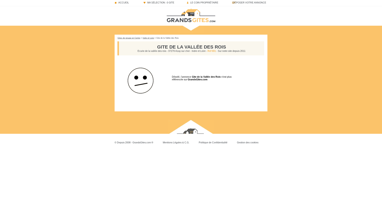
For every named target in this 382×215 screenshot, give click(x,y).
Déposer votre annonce (249, 2)
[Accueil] (191, 14)
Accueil (123, 2)
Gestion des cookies (247, 142)
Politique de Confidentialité (213, 142)
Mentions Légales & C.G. (176, 142)
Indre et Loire (148, 38)
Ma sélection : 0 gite (160, 2)
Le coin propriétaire (204, 2)
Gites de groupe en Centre (129, 38)
